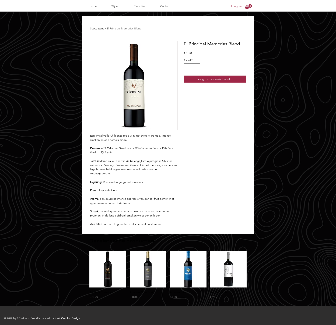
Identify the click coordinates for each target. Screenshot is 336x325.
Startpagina (97, 28)
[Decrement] (186, 67)
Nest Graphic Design (67, 318)
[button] (115, 6)
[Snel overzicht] (107, 269)
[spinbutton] (192, 67)
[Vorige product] (84, 269)
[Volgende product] (252, 269)
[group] (168, 276)
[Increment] (197, 67)
